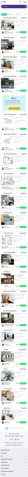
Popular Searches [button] (5, 468)
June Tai (5, 285)
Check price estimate (14, 108)
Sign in (25, 2)
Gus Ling (6, 266)
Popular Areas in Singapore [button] (7, 471)
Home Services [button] (4, 462)
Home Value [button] (3, 453)
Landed (9, 10)
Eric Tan (5, 226)
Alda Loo (6, 70)
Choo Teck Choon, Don (8, 324)
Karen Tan (6, 89)
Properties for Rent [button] (5, 465)
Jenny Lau (6, 31)
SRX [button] (2, 456)
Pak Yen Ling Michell (8, 402)
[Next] (23, 428)
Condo (5, 10)
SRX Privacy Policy (9, 442)
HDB (2, 10)
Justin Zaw (6, 304)
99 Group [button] (3, 474)
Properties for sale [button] (5, 450)
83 (20, 428)
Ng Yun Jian (6, 421)
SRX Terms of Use (19, 442)
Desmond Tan (7, 363)
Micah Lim (6, 246)
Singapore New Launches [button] (6, 459)
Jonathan (6, 167)
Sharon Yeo (6, 51)
